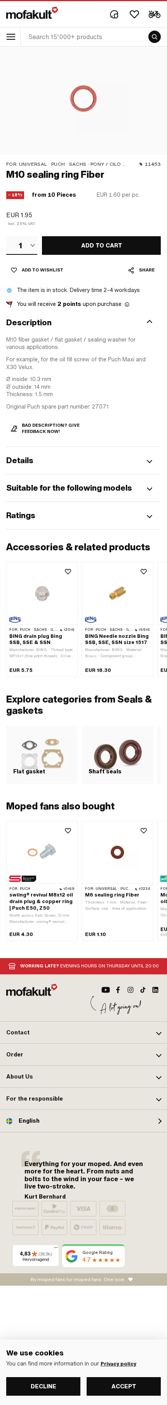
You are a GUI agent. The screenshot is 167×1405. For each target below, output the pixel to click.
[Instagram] (130, 989)
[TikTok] (142, 989)
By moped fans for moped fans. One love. (78, 1279)
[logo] (32, 13)
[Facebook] (118, 989)
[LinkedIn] (155, 989)
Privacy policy (118, 1364)
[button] (83, 322)
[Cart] (154, 14)
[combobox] (21, 245)
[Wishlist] (134, 14)
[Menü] (56, 1249)
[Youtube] (105, 989)
